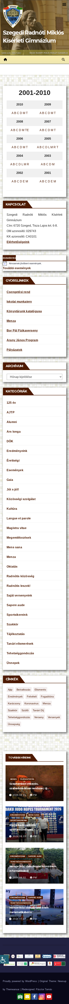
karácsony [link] (14, 703)
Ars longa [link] (14, 431)
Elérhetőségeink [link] (18, 241)
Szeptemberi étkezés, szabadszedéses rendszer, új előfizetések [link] (28, 788)
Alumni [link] (12, 422)
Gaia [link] (10, 479)
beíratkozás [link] (23, 689)
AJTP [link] (11, 412)
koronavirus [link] (31, 703)
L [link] (49, 147)
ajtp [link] (10, 689)
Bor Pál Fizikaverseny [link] (22, 330)
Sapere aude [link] (16, 605)
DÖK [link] (10, 441)
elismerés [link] (40, 689)
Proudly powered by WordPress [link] (20, 981)
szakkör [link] (12, 710)
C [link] (18, 113)
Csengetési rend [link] (18, 292)
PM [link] (35, 795)
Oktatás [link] (12, 566)
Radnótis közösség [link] (20, 576)
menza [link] (47, 703)
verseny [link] (39, 717)
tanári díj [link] (38, 710)
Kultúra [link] (12, 508)
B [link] (15, 113)
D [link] (21, 113)
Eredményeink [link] (17, 450)
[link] (4, 959)
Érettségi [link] (13, 460)
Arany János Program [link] (22, 340)
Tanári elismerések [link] (20, 643)
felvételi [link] (32, 696)
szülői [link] (25, 710)
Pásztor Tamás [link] (44, 989)
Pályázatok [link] (14, 349)
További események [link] (17, 268)
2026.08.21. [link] (20, 795)
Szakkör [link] (12, 624)
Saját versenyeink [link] (19, 595)
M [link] (24, 113)
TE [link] (27, 130)
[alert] (34, 263)
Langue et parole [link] (19, 518)
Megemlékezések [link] (19, 537)
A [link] (12, 113)
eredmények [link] (15, 696)
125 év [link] (11, 402)
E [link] (24, 181)
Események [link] (15, 470)
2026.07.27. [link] (20, 919)
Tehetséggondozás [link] (20, 653)
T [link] (27, 113)
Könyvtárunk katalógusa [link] (24, 311)
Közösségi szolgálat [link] (21, 499)
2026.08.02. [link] (20, 877)
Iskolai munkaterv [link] (19, 301)
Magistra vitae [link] (16, 528)
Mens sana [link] (14, 547)
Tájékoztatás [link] (16, 634)
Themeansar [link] (12, 989)
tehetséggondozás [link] (19, 717)
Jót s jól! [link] (13, 489)
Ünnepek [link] (13, 662)
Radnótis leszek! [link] (18, 585)
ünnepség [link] (14, 724)
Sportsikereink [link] (17, 614)
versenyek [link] (54, 717)
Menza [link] (11, 320)
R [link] (55, 147)
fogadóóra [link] (47, 696)
